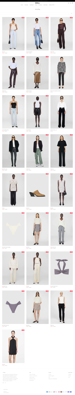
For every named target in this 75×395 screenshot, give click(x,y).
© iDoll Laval (5, 391)
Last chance (40, 4)
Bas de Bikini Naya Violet (5, 325)
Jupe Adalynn (28, 325)
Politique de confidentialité (52, 378)
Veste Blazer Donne (4, 286)
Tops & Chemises (32, 374)
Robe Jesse (3, 364)
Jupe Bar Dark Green (29, 90)
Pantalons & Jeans (32, 378)
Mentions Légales (51, 375)
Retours (69, 375)
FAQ (69, 377)
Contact (49, 374)
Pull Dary (3, 208)
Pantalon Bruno (4, 90)
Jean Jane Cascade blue (29, 51)
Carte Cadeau (45, 4)
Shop (36, 4)
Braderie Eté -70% (51, 4)
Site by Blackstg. (6, 392)
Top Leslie (27, 286)
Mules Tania (27, 208)
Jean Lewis (3, 51)
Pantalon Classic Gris (53, 247)
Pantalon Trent (52, 51)
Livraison (69, 374)
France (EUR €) (5, 389)
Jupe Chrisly (27, 247)
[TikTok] (5, 382)
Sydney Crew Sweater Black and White (55, 90)
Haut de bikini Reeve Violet (53, 286)
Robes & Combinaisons (33, 375)
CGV (49, 377)
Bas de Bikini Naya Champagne (6, 247)
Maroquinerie (31, 380)
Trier (71, 13)
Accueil (22, 4)
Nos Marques (32, 4)
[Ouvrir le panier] (72, 2)
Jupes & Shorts (31, 377)
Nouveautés (26, 4)
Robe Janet (51, 208)
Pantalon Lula (52, 325)
